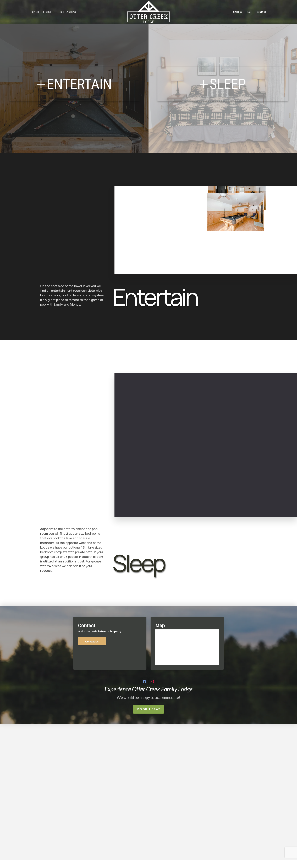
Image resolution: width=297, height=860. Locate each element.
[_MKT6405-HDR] (277, 403)
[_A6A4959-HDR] (208, 250)
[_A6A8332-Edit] (248, 509)
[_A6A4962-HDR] (206, 271)
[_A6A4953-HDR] (264, 212)
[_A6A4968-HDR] (265, 191)
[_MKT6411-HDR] (182, 450)
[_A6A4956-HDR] (149, 191)
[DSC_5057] (155, 378)
